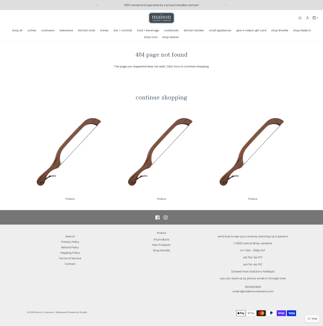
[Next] (226, 5)
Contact (70, 264)
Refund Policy (70, 247)
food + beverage (148, 30)
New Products (161, 245)
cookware (48, 30)
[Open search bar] (300, 18)
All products (161, 239)
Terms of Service (70, 258)
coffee (31, 30)
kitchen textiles (194, 30)
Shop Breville (161, 250)
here (177, 66)
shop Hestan (170, 37)
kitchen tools (86, 30)
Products (70, 198)
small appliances (220, 30)
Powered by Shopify (77, 312)
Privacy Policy (70, 242)
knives (104, 30)
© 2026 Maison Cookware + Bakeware (46, 312)
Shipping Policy (70, 253)
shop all (17, 30)
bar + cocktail (123, 30)
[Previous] (97, 5)
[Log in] (308, 18)
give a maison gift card (251, 30)
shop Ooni (150, 37)
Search (70, 236)
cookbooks (171, 30)
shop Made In (302, 30)
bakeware (66, 30)
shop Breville (279, 30)
